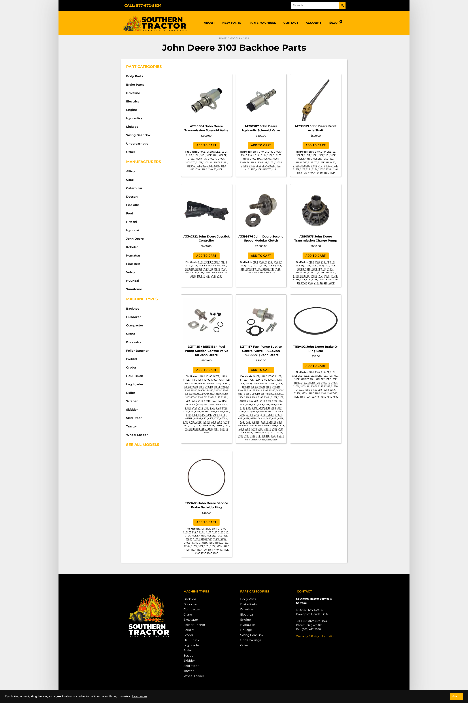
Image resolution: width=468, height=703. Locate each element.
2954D (205, 394)
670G (192, 422)
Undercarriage (137, 143)
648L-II (264, 422)
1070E (216, 376)
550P (218, 408)
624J (191, 411)
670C (216, 418)
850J (206, 432)
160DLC (202, 383)
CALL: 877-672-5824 (143, 5)
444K (212, 404)
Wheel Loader (137, 435)
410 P (206, 401)
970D (247, 439)
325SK (321, 169)
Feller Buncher (137, 350)
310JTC (256, 265)
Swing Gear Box (138, 135)
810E (198, 429)
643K (188, 415)
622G (185, 411)
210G (311, 152)
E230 (275, 439)
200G (195, 387)
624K (198, 411)
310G (330, 376)
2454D (210, 390)
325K (210, 166)
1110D (223, 376)
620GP (248, 411)
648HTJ (189, 418)
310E (323, 376)
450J (218, 404)
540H (188, 408)
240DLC (202, 390)
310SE (333, 379)
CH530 (261, 439)
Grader (131, 367)
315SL (197, 166)
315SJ (224, 162)
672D (213, 422)
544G (242, 408)
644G (268, 418)
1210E (207, 380)
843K (210, 429)
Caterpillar (134, 188)
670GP (198, 422)
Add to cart (206, 145)
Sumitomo (134, 289)
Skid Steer (134, 418)
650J (204, 418)
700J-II (267, 429)
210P (320, 155)
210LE (189, 155)
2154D (194, 390)
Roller (130, 392)
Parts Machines (262, 23)
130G (213, 380)
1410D (226, 380)
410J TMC (195, 169)
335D (194, 401)
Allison (131, 171)
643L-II (253, 418)
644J (202, 415)
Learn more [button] (139, 696)
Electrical (133, 101)
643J (226, 411)
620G (224, 408)
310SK (221, 159)
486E (329, 397)
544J (194, 408)
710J (213, 276)
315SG (334, 386)
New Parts (231, 23)
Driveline (133, 93)
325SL (217, 166)
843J (204, 429)
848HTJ (224, 429)
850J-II (280, 436)
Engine (131, 110)
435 (208, 276)
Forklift (131, 359)
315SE (327, 386)
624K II (249, 415)
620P (254, 411)
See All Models (142, 444)
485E (323, 397)
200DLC (188, 387)
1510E (194, 383)
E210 (268, 439)
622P (274, 411)
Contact (290, 23)
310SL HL (208, 162)
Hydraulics (134, 118)
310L (215, 155)
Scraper (132, 401)
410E (311, 393)
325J (203, 166)
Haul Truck (134, 376)
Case (130, 180)
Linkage (132, 126)
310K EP (301, 159)
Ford (129, 213)
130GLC (278, 380)
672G (219, 422)
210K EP (208, 152)
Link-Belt (133, 264)
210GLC (209, 387)
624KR (257, 415)
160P (218, 383)
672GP (226, 422)
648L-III (197, 418)
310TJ (217, 162)
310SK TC (190, 162)
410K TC (212, 169)
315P (320, 166)
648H (224, 415)
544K (200, 408)
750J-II (278, 432)
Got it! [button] (456, 696)
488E (335, 397)
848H (216, 429)
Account (313, 23)
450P (260, 404)
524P (272, 404)
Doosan (132, 196)
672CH (206, 422)
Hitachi (131, 222)
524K (224, 404)
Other (130, 152)
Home (223, 38)
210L (215, 152)
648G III (216, 415)
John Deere (135, 238)
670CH (223, 418)
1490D (186, 383)
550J (212, 408)
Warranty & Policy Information (315, 636)
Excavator (133, 342)
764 (186, 429)
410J (223, 166)
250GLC (218, 390)
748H (211, 425)
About (209, 23)
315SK (190, 166)
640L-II (270, 415)
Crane (130, 334)
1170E (193, 380)
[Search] (342, 5)
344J (200, 401)
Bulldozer (133, 317)
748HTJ (219, 425)
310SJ (191, 159)
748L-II (265, 432)
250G (248, 394)
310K (209, 155)
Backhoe (132, 308)
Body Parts (134, 76)
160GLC (211, 383)
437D (188, 404)
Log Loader (134, 384)
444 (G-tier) (197, 404)
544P (260, 408)
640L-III (219, 411)
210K (200, 152)
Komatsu (133, 255)
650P (210, 418)
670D (185, 422)
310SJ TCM (268, 269)
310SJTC (212, 159)
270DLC (189, 394)
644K (209, 415)
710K (219, 276)
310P (323, 159)
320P (302, 169)
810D (192, 429)
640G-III (205, 411)
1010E (209, 376)
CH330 (254, 439)
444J (206, 404)
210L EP (223, 152)
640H (212, 411)
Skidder (132, 409)
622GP (268, 411)
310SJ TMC (201, 159)
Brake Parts (135, 84)
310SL (199, 162)
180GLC (225, 383)
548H (206, 408)
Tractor (131, 426)
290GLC (197, 394)
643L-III (195, 415)
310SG (297, 383)
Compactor (134, 325)
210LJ (196, 155)
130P (219, 380)
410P (332, 173)
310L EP (222, 155)
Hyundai (132, 230)
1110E (186, 380)
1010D (201, 376)
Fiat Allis (132, 205)
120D (200, 380)
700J (185, 425)
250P (225, 390)
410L (219, 169)
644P (242, 422)
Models (235, 38)
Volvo (130, 272)
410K (204, 169)
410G (317, 393)
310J (202, 155)
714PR (204, 425)
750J (226, 425)
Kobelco (132, 247)
